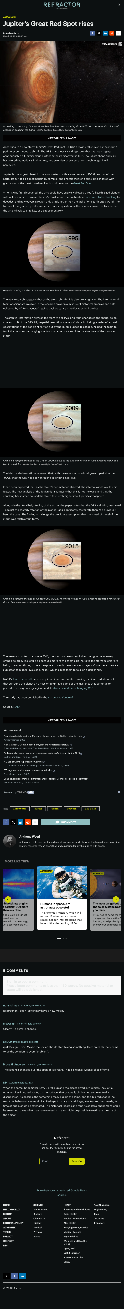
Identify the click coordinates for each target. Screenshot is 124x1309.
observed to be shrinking (101, 197)
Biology (37, 1214)
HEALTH (68, 1205)
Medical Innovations (75, 1218)
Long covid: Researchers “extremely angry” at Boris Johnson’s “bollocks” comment (46, 778)
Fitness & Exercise (73, 1257)
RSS (5, 1245)
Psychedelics (71, 1236)
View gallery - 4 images (62, 138)
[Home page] (62, 5)
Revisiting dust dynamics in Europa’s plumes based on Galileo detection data (43, 736)
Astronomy (9, 17)
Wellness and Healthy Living (75, 1242)
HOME (6, 1205)
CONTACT (8, 1241)
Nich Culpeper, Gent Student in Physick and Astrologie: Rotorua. (36, 744)
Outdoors (99, 1218)
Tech (96, 1214)
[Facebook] (92, 33)
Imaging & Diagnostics (76, 1227)
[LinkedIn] (105, 33)
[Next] (116, 899)
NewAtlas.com (101, 1205)
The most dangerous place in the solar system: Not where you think (63, 907)
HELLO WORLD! (11, 1209)
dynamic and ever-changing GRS (73, 688)
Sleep (67, 1261)
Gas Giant (90, 809)
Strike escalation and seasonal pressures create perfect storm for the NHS (42, 753)
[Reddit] (111, 33)
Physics (37, 1232)
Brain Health (70, 1214)
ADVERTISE (9, 1227)
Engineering (100, 1209)
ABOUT (7, 1218)
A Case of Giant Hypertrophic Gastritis (23, 761)
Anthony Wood (29, 836)
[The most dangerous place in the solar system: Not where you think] (65, 882)
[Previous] (8, 899)
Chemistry (39, 1218)
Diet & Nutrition (72, 1252)
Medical (37, 1227)
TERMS (7, 1232)
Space (36, 1236)
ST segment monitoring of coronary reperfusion (28, 770)
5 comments (68, 822)
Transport (99, 1223)
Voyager (72, 809)
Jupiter (55, 809)
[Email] (118, 33)
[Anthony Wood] (9, 841)
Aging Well (69, 1248)
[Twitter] (99, 33)
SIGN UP (7, 1214)
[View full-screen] (120, 44)
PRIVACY (8, 1236)
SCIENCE (38, 1205)
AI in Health (70, 1223)
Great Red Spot (82, 183)
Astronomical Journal (60, 697)
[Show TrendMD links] (119, 792)
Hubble (38, 809)
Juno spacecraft (22, 679)
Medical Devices (72, 1232)
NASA (17, 706)
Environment (40, 1209)
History (37, 1223)
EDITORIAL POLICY (13, 1223)
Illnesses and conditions (77, 1209)
